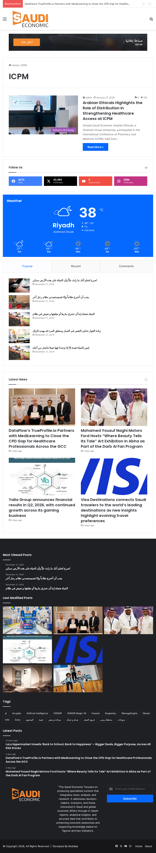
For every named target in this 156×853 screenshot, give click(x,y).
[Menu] (5, 20)
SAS (7, 719)
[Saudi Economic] (30, 18)
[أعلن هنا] (78, 42)
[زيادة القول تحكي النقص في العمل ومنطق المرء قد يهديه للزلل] (19, 336)
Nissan (146, 713)
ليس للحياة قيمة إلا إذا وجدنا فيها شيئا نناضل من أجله (61, 348)
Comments (126, 266)
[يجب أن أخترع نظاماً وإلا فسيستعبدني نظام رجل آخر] (19, 302)
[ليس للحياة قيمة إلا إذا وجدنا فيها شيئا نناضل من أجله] (19, 353)
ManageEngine (130, 713)
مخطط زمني (106, 719)
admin (89, 97)
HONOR (57, 713)
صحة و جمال (72, 719)
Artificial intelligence (37, 713)
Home (15, 65)
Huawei (96, 713)
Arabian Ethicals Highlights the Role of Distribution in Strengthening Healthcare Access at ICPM (112, 110)
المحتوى (29, 719)
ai (6, 713)
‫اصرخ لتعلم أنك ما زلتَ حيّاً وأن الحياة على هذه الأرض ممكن (65, 280)
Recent (76, 266)
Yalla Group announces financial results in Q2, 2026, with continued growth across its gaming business (42, 507)
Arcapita (16, 713)
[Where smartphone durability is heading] (27, 679)
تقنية (41, 719)
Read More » (95, 147)
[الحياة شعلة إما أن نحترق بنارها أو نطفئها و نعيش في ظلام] (19, 319)
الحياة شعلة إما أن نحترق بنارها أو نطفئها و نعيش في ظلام (64, 314)
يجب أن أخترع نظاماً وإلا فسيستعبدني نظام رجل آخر (61, 297)
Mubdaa (73, 846)
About (148, 846)
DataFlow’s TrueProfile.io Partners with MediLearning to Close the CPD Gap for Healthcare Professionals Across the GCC (41, 438)
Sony (17, 719)
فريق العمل (89, 719)
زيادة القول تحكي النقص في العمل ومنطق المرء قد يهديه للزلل (67, 331)
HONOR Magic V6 (76, 713)
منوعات (121, 719)
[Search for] (151, 20)
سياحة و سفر (55, 719)
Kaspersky (110, 713)
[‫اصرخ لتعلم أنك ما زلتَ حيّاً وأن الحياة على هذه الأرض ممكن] (19, 285)
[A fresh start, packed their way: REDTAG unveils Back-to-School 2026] (78, 679)
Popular (27, 266)
